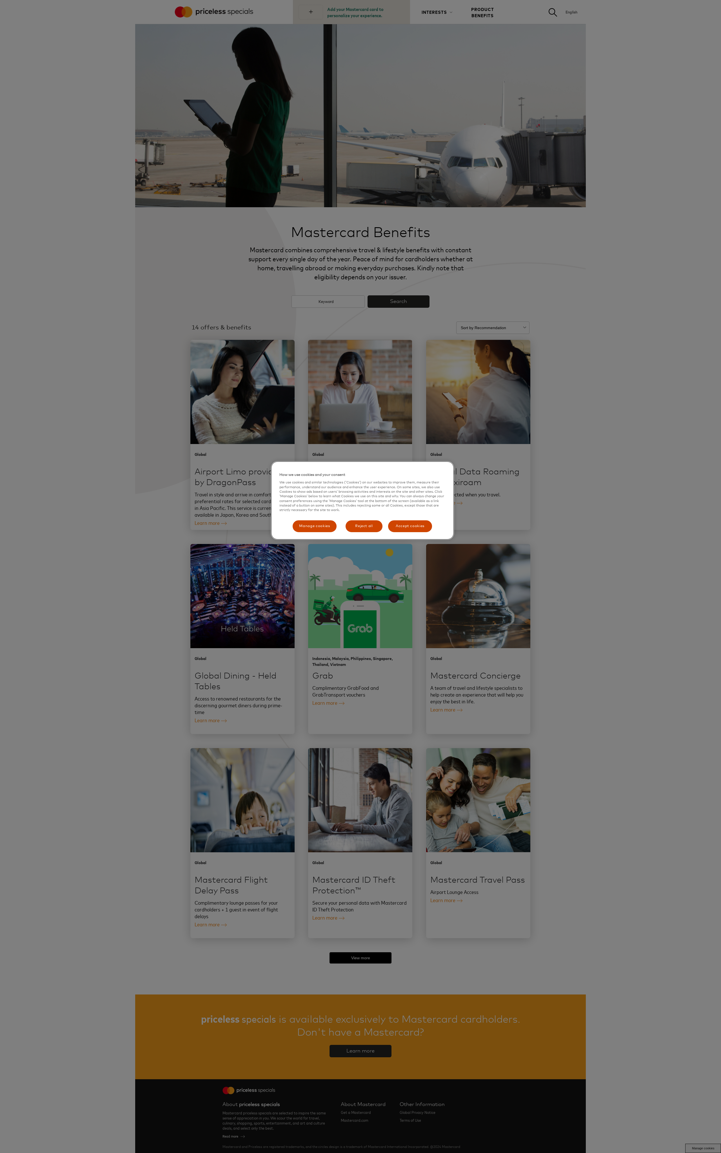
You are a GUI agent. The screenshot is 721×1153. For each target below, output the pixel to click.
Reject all (364, 526)
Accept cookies (410, 526)
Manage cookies (314, 526)
